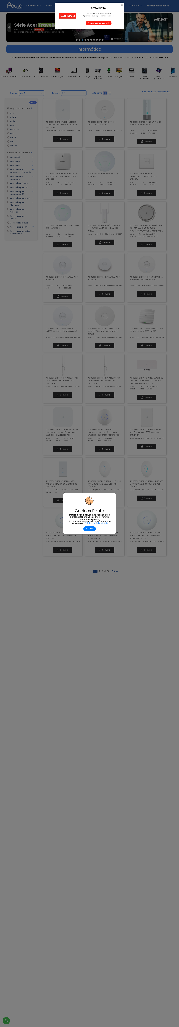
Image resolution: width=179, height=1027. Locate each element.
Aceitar (89, 529)
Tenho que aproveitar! (98, 23)
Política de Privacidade (96, 523)
